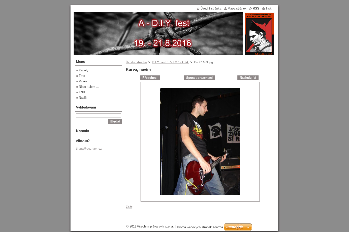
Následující (248, 77)
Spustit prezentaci (199, 77)
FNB (82, 92)
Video (83, 81)
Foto (82, 76)
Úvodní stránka (136, 62)
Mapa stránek (237, 8)
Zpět (129, 207)
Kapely (83, 70)
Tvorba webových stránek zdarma (199, 227)
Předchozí (149, 77)
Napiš (83, 97)
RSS (256, 8)
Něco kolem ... (89, 87)
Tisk (269, 8)
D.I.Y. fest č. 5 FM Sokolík (170, 62)
